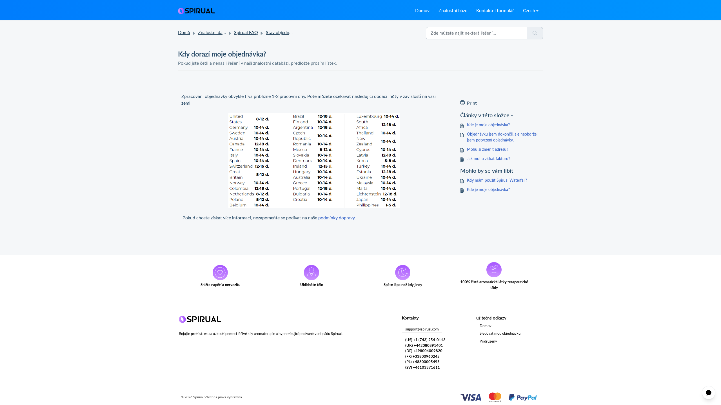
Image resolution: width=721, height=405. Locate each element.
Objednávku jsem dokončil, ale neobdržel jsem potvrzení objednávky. (502, 137)
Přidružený (488, 341)
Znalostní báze (453, 10)
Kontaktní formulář (495, 10)
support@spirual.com (422, 329)
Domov (422, 10)
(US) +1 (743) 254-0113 (425, 340)
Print (472, 103)
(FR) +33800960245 (422, 357)
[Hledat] (535, 33)
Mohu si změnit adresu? (487, 150)
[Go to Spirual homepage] (196, 10)
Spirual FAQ (246, 32)
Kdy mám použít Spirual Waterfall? (497, 181)
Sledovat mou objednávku (500, 334)
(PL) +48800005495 (422, 362)
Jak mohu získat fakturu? (488, 159)
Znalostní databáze (216, 32)
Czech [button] (529, 10)
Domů (184, 32)
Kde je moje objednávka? (488, 125)
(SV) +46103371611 (422, 368)
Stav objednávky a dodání (291, 32)
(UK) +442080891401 (424, 346)
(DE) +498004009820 (423, 351)
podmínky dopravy (336, 218)
